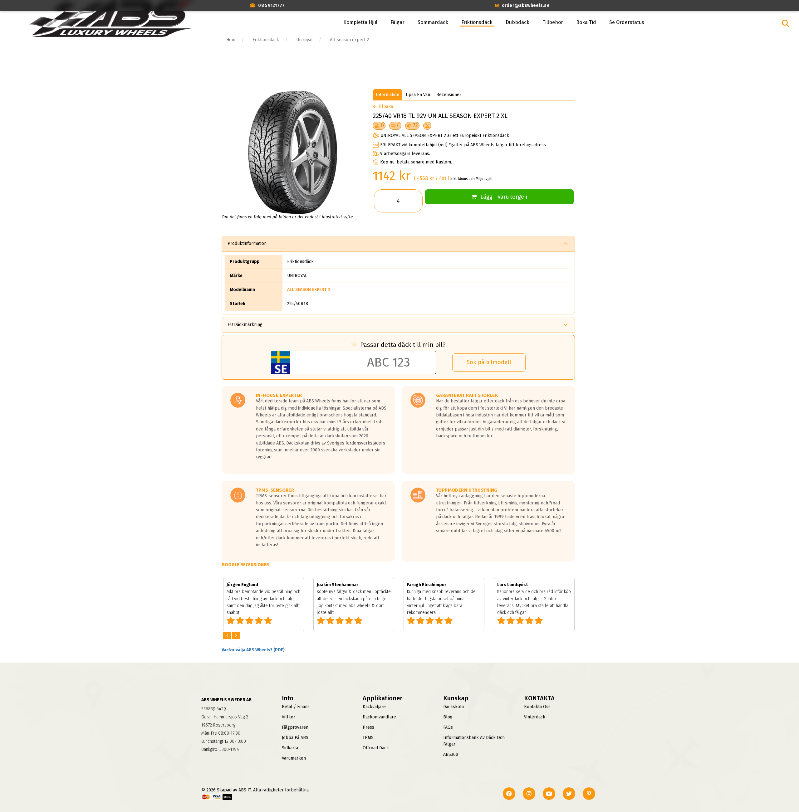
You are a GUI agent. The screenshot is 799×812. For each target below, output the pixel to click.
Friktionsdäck (477, 22)
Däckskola (453, 706)
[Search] (785, 23)
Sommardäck (433, 22)
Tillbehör (552, 22)
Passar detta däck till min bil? (403, 344)
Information (387, 94)
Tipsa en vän (417, 94)
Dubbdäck (517, 22)
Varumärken (294, 758)
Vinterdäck (534, 717)
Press (368, 727)
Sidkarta (290, 748)
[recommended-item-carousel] (227, 635)
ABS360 (450, 754)
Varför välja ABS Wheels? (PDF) (253, 650)
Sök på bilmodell (489, 362)
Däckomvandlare (379, 717)
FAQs (448, 727)
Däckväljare (374, 706)
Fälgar (397, 22)
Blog (448, 717)
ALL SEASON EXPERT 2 (309, 289)
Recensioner (448, 94)
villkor (288, 717)
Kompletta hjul (360, 22)
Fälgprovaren (295, 727)
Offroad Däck (376, 748)
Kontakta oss (537, 706)
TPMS (368, 737)
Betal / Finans (296, 706)
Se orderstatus (626, 22)
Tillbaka (385, 106)
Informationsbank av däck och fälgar (474, 741)
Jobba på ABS (295, 737)
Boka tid (586, 22)
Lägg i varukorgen (503, 196)
